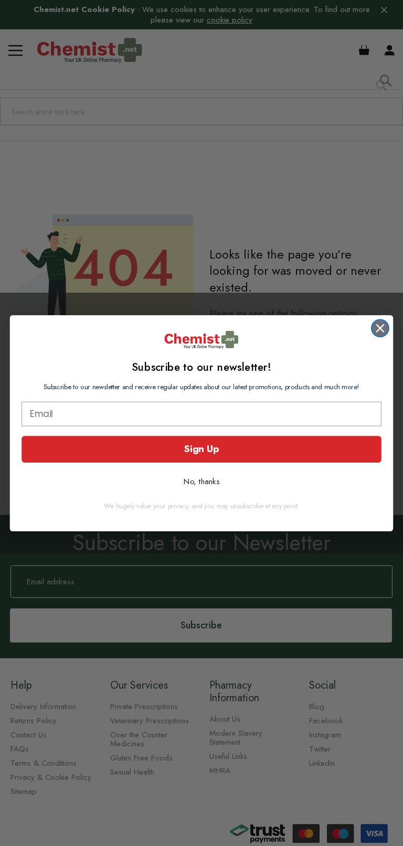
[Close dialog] (380, 328)
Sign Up (201, 449)
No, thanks (201, 481)
